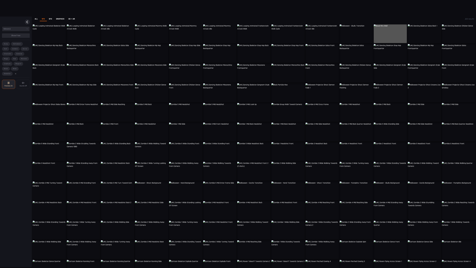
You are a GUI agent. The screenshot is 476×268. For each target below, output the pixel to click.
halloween (17, 44)
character (7, 54)
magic (6, 59)
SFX (50, 19)
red (14, 59)
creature (7, 64)
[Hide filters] (27, 21)
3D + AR (71, 19)
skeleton (7, 74)
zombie (15, 49)
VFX (43, 19)
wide (15, 69)
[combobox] (16, 28)
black (6, 69)
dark (5, 49)
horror (25, 49)
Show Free (15, 35)
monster (24, 59)
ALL (36, 19)
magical (18, 64)
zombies (19, 54)
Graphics (60, 19)
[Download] (369, 39)
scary (6, 44)
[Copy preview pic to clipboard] (36, 39)
